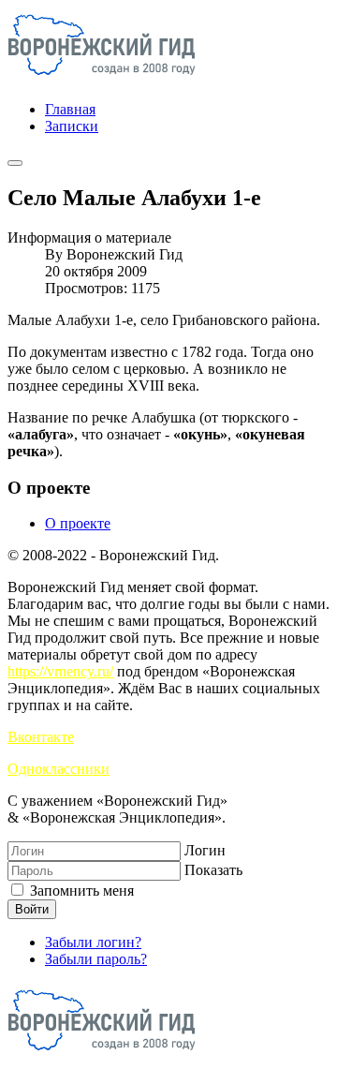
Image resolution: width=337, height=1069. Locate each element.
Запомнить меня (80, 890)
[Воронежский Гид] (101, 77)
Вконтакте (40, 737)
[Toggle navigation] (14, 163)
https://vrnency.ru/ (60, 671)
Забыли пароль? (96, 959)
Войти (32, 909)
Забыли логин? (93, 942)
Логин (205, 850)
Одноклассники (58, 769)
